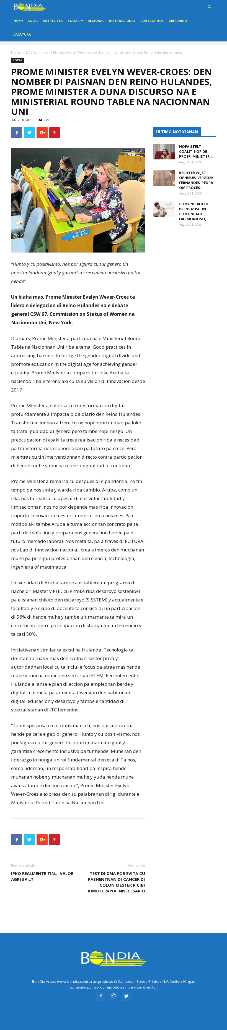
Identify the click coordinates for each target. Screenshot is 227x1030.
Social (73, 21)
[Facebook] (100, 996)
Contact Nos (152, 21)
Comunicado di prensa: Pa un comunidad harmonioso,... (194, 211)
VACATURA (22, 34)
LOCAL (33, 21)
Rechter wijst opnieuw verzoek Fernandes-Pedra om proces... (196, 180)
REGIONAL (96, 21)
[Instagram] (113, 996)
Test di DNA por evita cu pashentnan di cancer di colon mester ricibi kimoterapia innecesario (116, 882)
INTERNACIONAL (122, 21)
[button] (209, 7)
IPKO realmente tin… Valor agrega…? (42, 876)
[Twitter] (126, 996)
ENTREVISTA (53, 21)
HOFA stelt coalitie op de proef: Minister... (196, 151)
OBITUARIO (178, 21)
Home (18, 21)
